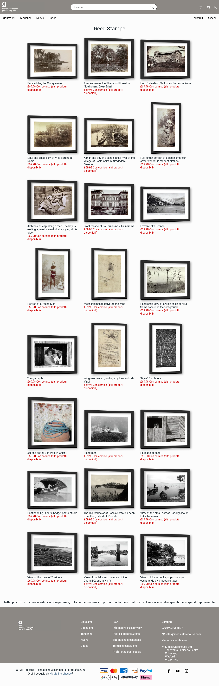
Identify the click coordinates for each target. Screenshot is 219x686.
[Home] (23, 11)
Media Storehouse (61, 673)
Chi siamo (87, 621)
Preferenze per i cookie (127, 651)
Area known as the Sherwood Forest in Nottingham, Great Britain (107, 85)
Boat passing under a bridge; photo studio (52, 513)
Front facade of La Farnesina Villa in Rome (109, 226)
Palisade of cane (150, 452)
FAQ (115, 621)
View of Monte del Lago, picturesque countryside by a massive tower (162, 579)
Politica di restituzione (126, 633)
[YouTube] (178, 672)
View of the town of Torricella (44, 577)
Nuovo (40, 18)
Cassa (52, 18)
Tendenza (25, 18)
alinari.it (198, 18)
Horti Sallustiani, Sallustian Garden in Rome (165, 83)
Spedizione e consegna (127, 639)
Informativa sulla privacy (127, 627)
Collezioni (9, 18)
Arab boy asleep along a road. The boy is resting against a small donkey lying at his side (52, 229)
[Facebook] (169, 672)
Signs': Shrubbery (150, 378)
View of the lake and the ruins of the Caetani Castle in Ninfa (105, 579)
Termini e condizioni (125, 645)
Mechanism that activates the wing (104, 303)
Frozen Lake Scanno (152, 226)
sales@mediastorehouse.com (183, 634)
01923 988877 (174, 627)
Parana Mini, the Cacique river (45, 83)
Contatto (167, 621)
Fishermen (90, 452)
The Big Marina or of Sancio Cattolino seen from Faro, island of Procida (109, 514)
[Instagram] (186, 672)
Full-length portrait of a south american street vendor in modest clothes (163, 159)
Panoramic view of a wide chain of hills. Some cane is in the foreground (163, 305)
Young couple (35, 378)
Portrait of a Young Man (41, 303)
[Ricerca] (152, 7)
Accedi (212, 18)
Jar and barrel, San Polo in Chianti (47, 452)
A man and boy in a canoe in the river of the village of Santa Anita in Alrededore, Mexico (109, 161)
